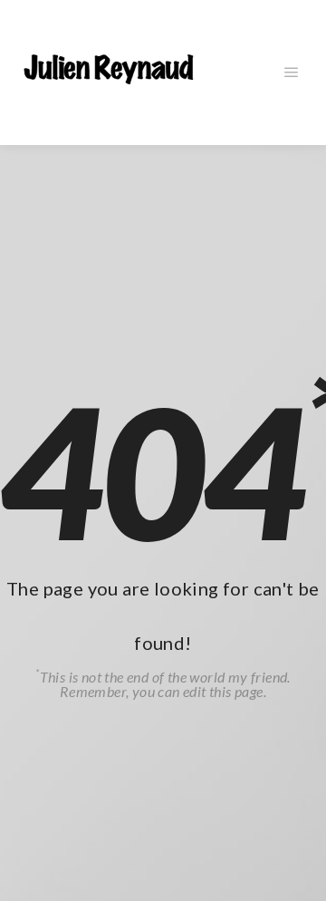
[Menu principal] (291, 72)
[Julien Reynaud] (108, 72)
